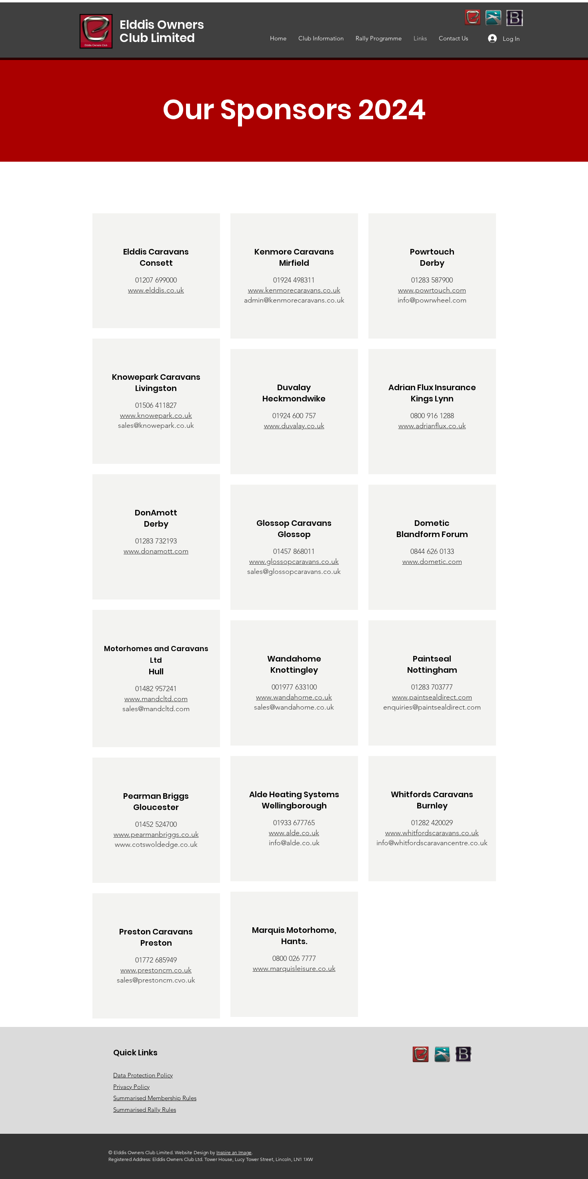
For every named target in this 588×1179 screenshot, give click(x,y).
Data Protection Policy (143, 1075)
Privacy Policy (131, 1087)
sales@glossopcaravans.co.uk (294, 571)
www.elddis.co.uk (156, 290)
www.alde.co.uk (294, 832)
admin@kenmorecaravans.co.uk (294, 300)
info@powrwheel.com (432, 300)
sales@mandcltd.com (156, 708)
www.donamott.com (156, 551)
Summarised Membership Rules (154, 1098)
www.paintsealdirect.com (432, 697)
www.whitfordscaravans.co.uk (432, 832)
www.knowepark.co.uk (156, 415)
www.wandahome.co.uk (294, 697)
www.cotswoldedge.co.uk (156, 844)
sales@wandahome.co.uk (294, 707)
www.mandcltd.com (156, 698)
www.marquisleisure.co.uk (294, 968)
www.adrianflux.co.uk (432, 425)
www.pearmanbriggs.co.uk (156, 834)
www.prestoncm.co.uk (156, 970)
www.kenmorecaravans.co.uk (294, 290)
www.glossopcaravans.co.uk (294, 561)
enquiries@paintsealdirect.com (432, 707)
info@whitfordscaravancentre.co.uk (432, 842)
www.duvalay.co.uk (294, 425)
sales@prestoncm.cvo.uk (156, 980)
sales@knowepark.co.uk (156, 425)
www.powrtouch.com (432, 290)
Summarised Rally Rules (144, 1109)
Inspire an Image (234, 1152)
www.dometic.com (432, 561)
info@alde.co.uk (294, 842)
